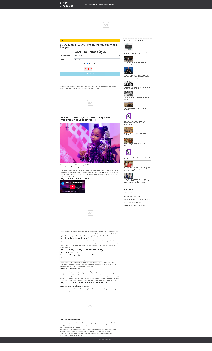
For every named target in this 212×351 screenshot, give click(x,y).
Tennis (106, 4)
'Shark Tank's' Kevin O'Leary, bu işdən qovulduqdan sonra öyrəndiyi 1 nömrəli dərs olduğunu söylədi (137, 76)
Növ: (85, 64)
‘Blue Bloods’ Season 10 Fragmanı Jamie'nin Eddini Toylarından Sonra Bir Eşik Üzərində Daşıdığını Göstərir (137, 180)
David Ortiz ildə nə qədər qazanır (70, 319)
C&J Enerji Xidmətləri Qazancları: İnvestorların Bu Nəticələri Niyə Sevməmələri (135, 122)
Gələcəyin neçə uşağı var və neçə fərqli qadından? (137, 157)
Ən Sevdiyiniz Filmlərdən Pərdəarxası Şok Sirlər (136, 109)
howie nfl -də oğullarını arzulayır (70, 167)
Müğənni (111, 4)
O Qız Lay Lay (79, 260)
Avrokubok (91, 4)
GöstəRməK (90, 74)
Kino (90, 64)
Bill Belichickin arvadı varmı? (132, 193)
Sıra (95, 64)
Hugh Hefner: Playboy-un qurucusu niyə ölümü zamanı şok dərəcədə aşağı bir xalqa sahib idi (137, 169)
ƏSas (85, 4)
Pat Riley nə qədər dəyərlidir (132, 202)
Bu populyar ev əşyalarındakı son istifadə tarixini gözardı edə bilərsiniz (136, 134)
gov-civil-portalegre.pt (106, 339)
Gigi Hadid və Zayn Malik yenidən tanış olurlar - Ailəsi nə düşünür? (137, 88)
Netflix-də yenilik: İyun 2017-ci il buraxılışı (134, 144)
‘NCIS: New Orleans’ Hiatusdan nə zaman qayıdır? (135, 63)
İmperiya (101, 172)
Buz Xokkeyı (99, 4)
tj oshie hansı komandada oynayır (70, 268)
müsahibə (68, 262)
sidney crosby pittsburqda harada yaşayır (137, 199)
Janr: (62, 60)
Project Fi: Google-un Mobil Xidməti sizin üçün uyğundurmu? (136, 52)
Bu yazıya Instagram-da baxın (69, 252)
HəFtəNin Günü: (65, 55)
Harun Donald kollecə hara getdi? (134, 206)
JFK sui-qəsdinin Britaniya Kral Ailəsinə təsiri (137, 98)
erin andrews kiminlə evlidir (132, 196)
